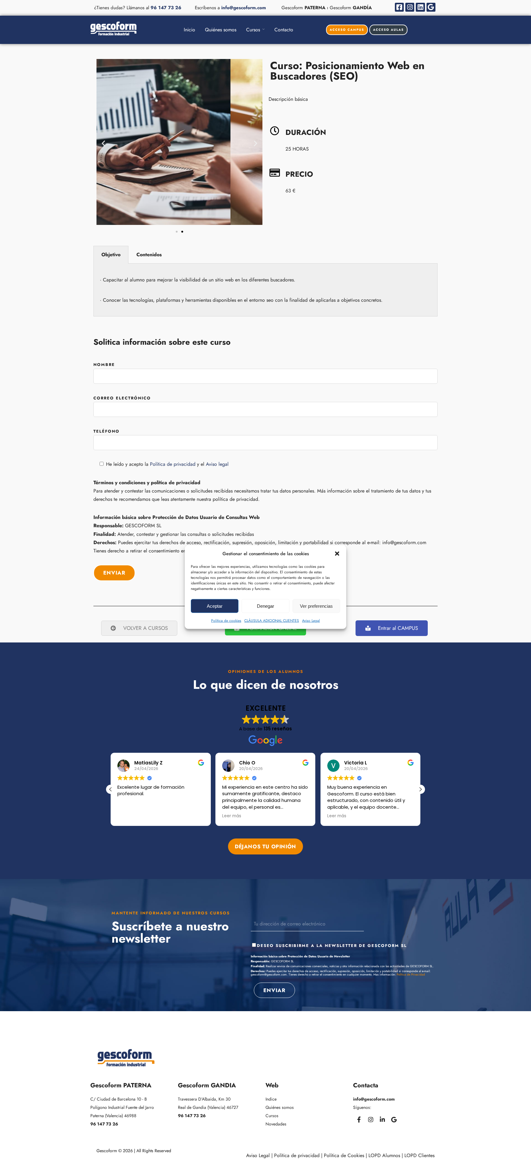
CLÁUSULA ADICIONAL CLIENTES (271, 620)
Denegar (265, 605)
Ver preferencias (316, 605)
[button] (337, 554)
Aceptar (214, 605)
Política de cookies (226, 620)
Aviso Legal (311, 620)
